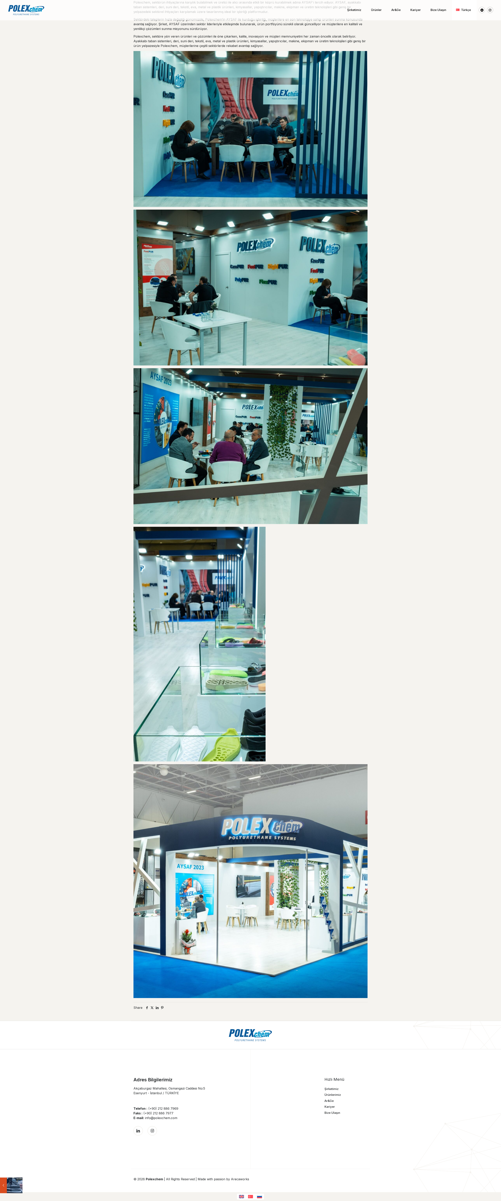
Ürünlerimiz (332, 1095)
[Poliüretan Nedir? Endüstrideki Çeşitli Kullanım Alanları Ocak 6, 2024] (11, 1185)
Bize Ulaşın (332, 1113)
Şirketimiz (331, 1089)
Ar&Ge (329, 1101)
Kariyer (329, 1107)
